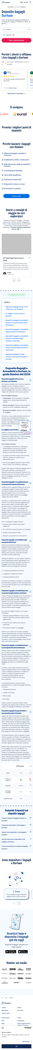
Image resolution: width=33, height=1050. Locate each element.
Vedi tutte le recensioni (15, 93)
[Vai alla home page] (6, 2)
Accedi (26, 2)
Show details (26, 1041)
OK (16, 1046)
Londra (4, 1007)
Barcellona (5, 1010)
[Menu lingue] (21, 2)
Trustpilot (7, 412)
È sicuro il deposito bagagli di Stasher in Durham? (14, 819)
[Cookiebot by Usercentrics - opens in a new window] (24, 1028)
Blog (3, 1023)
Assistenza (20, 1020)
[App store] (23, 951)
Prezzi (19, 1018)
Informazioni (5, 1018)
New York (20, 1010)
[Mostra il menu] (30, 2)
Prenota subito (16, 196)
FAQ (3, 1020)
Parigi (19, 1007)
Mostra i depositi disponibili (16, 40)
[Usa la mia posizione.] (29, 29)
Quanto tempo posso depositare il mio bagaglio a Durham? (13, 840)
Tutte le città (5, 1013)
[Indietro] (14, 280)
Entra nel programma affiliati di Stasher (23, 1024)
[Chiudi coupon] (31, 422)
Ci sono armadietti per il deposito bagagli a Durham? (15, 847)
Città (6, 997)
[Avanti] (19, 280)
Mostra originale (13, 88)
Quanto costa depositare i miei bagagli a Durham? (14, 833)
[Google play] (10, 951)
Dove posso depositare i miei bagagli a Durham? (13, 826)
